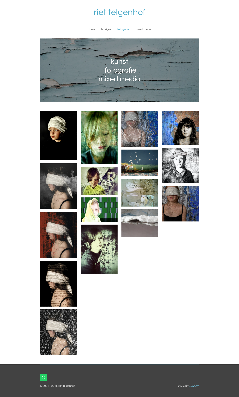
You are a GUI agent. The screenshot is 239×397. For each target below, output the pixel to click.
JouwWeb (194, 386)
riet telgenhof (120, 12)
